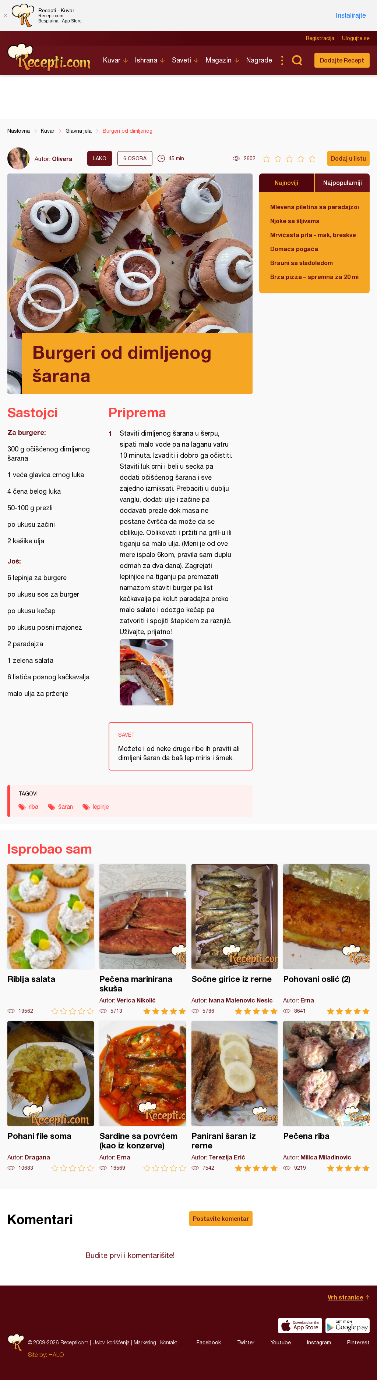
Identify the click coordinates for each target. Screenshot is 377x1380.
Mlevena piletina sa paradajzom (314, 206)
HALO (56, 1354)
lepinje (101, 806)
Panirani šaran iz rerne (234, 1096)
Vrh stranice (345, 1297)
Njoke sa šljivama (295, 220)
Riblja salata (50, 939)
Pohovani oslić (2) (326, 939)
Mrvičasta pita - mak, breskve (313, 234)
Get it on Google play (347, 1325)
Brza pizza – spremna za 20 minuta (314, 276)
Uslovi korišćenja (111, 1342)
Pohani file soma (50, 1096)
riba (33, 806)
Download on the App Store (300, 1325)
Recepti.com (49, 57)
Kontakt (168, 1342)
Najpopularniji (342, 182)
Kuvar (111, 60)
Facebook (209, 1342)
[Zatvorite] (5, 15)
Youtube (281, 1342)
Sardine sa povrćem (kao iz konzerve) (142, 1096)
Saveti (181, 60)
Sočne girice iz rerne (234, 939)
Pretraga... (297, 60)
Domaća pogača (294, 248)
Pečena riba (326, 1096)
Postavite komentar (221, 1218)
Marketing (145, 1342)
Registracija (320, 38)
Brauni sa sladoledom (301, 262)
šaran (65, 806)
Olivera (62, 158)
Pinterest (358, 1342)
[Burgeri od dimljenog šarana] (177, 672)
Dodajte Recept (342, 60)
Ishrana (146, 60)
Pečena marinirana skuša (142, 939)
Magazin (219, 60)
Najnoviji (286, 182)
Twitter (245, 1342)
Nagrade (259, 60)
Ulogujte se (356, 38)
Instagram (319, 1342)
